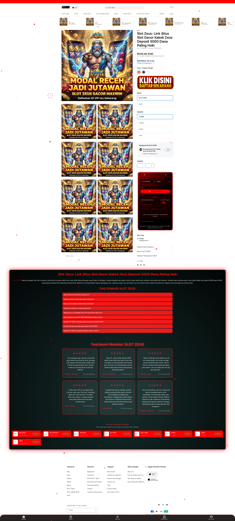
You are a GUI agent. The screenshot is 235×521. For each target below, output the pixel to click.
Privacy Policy (112, 488)
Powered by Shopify (162, 514)
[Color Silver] (148, 72)
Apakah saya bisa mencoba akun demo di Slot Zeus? (79, 299)
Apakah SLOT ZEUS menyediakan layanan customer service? (81, 330)
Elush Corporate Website (136, 482)
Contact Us (111, 482)
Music (69, 485)
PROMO (23, 519)
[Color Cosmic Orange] (139, 72)
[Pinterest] (144, 265)
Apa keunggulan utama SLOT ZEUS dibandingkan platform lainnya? (83, 317)
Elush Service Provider (94, 482)
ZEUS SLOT (87, 14)
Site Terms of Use (113, 492)
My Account (111, 471)
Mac (68, 471)
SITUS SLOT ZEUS (143, 14)
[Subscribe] (95, 510)
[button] (65, 14)
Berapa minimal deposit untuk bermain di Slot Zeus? (79, 303)
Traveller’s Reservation (94, 492)
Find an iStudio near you (135, 475)
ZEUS (116, 14)
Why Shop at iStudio (134, 478)
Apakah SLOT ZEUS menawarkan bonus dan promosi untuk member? (84, 321)
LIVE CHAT (211, 519)
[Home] (66, 7)
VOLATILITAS (160, 178)
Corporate (90, 475)
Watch (69, 482)
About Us (131, 471)
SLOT (76, 14)
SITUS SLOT (127, 14)
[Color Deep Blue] (143, 72)
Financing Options (93, 485)
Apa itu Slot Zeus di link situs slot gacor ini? (76, 294)
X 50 (140, 135)
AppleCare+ (91, 471)
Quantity (140, 161)
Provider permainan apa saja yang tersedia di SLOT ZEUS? (80, 326)
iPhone (69, 478)
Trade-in (90, 488)
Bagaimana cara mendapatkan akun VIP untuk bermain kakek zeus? (83, 312)
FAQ (108, 485)
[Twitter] (141, 265)
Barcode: (151, 48)
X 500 (141, 129)
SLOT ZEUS (65, 14)
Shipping (148, 56)
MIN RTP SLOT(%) (146, 184)
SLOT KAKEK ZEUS (102, 14)
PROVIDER (144, 178)
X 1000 (141, 123)
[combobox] (124, 7)
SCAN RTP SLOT (155, 191)
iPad (68, 475)
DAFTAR (117, 519)
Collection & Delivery (114, 475)
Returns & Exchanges (114, 478)
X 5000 (141, 117)
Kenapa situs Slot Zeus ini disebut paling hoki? (77, 308)
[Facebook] (138, 265)
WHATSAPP (164, 519)
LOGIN (70, 519)
